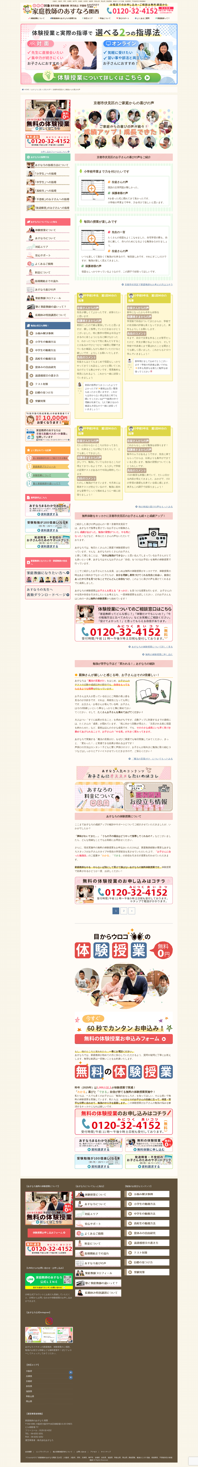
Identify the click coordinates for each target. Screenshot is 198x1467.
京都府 (29, 1381)
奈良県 (29, 1386)
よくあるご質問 (143, 18)
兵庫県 (29, 1376)
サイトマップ (106, 1452)
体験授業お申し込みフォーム (48, 1232)
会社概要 (28, 1452)
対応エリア (88, 18)
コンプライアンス (42, 1452)
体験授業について (37, 18)
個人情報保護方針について (62, 1452)
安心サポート (123, 18)
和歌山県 (30, 1396)
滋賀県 (29, 1391)
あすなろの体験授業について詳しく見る (152, 647)
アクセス (93, 1452)
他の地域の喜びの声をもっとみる (155, 506)
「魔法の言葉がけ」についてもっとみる (152, 759)
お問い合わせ (81, 1452)
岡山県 (29, 1401)
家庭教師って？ (163, 18)
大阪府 (29, 1371)
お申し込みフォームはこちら (54, 152)
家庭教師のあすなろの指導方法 (64, 18)
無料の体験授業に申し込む (159, 654)
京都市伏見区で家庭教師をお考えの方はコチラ (149, 284)
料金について (105, 18)
